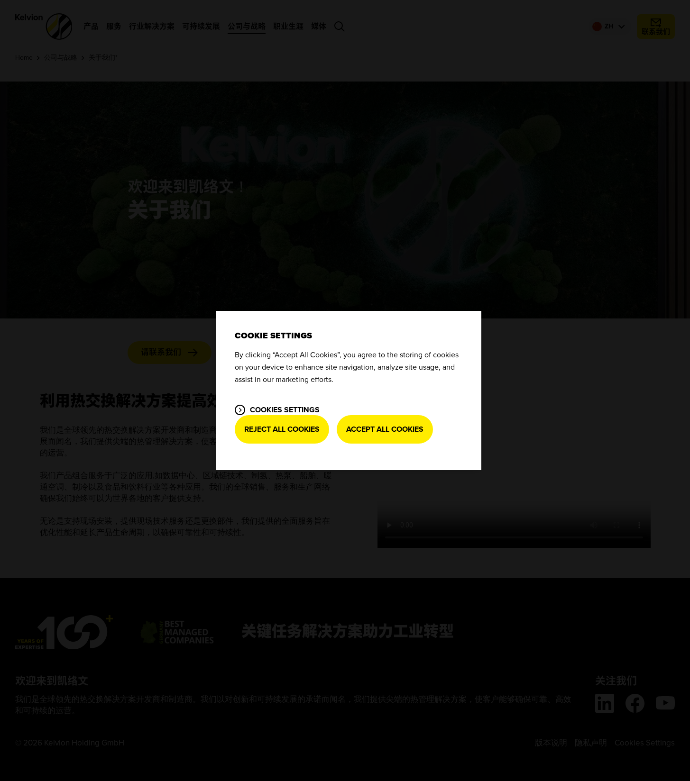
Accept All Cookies (384, 429)
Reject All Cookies (282, 429)
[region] (348, 390)
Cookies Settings (285, 410)
